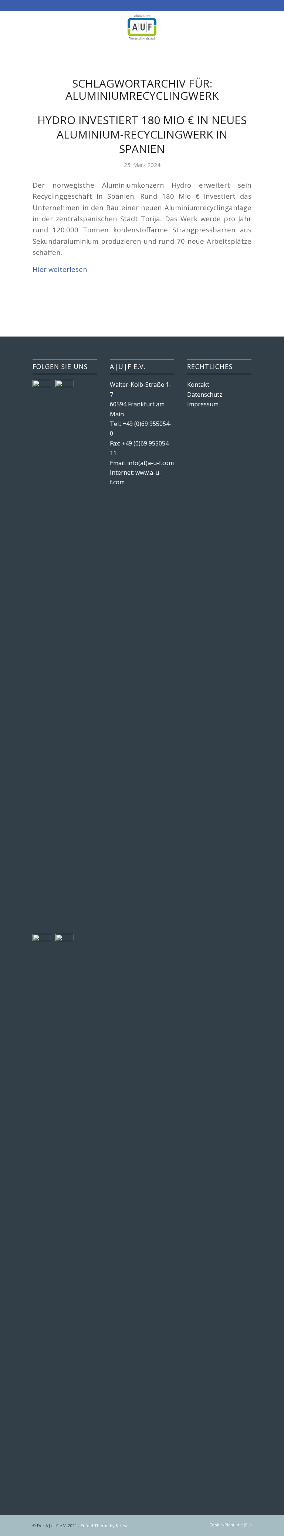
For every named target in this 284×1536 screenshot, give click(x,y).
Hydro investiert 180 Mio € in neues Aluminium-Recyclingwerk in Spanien (142, 134)
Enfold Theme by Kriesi (104, 1525)
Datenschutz (204, 394)
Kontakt (198, 384)
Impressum (203, 404)
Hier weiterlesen (60, 269)
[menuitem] (228, 1525)
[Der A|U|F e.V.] (142, 27)
